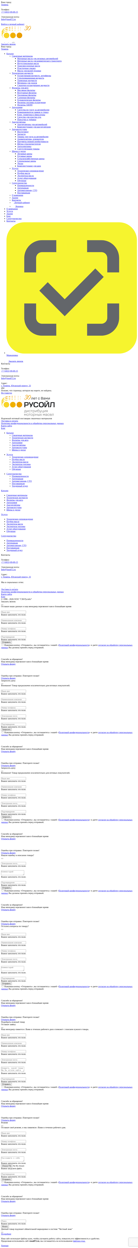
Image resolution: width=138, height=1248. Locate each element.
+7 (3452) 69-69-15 (9, 12)
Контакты (16, 200)
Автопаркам (23, 188)
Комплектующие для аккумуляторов (34, 127)
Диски (20, 163)
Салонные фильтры (26, 97)
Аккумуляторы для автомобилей (32, 124)
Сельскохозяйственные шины (30, 158)
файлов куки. (79, 1241)
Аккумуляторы (19, 122)
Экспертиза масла (25, 176)
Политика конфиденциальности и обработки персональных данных (32, 423)
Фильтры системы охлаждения (31, 102)
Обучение (21, 180)
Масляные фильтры (26, 90)
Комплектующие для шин (29, 166)
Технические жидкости (22, 73)
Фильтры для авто (20, 88)
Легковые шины (24, 154)
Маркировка (12, 355)
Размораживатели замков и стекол (33, 112)
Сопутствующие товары (28, 149)
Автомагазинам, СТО (27, 190)
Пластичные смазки (26, 68)
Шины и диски (19, 151)
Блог (8, 216)
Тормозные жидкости (27, 80)
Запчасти (21, 134)
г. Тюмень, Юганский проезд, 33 (16, 385)
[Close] (2, 604)
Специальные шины (26, 161)
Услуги (15, 168)
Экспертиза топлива (21, 464)
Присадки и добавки (26, 119)
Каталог (10, 53)
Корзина (19, 206)
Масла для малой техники (29, 71)
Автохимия (17, 107)
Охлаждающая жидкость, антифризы (34, 75)
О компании (17, 195)
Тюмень (4, 5)
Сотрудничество (19, 183)
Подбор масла (23, 173)
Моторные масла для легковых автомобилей (37, 58)
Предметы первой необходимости (32, 141)
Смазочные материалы (22, 56)
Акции (15, 198)
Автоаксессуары (19, 129)
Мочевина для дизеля (27, 83)
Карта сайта (6, 426)
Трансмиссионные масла (28, 66)
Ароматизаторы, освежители (30, 139)
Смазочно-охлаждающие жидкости (33, 85)
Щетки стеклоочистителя (29, 144)
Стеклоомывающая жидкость (30, 78)
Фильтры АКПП (24, 105)
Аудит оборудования (26, 178)
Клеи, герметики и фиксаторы (31, 115)
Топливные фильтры (26, 95)
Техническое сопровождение (30, 171)
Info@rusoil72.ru (8, 19)
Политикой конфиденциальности (74, 645)
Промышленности (25, 185)
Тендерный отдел (20, 486)
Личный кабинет (22, 202)
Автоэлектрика (24, 146)
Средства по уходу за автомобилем (33, 110)
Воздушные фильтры (27, 93)
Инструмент (23, 132)
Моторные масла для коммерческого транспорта (39, 61)
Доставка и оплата (9, 421)
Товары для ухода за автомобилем (32, 136)
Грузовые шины (24, 156)
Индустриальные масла (28, 63)
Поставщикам (23, 193)
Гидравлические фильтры (29, 100)
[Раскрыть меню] (13, 42)
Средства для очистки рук (29, 117)
